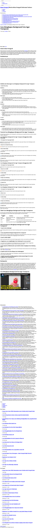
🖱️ (0, 150)
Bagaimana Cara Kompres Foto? (9, 457)
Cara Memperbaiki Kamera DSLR (9, 477)
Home (1, 24)
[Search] (0, 5)
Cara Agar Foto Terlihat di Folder (9, 460)
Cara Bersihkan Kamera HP (7, 20)
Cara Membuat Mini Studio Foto (7, 17)
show (6, 46)
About (3, 2)
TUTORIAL (4, 11)
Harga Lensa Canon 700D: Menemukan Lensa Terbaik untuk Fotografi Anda (15, 14)
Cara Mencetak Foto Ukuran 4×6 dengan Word (10, 22)
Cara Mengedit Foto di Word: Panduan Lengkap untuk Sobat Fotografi (17, 522)
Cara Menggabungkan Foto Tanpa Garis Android (12, 507)
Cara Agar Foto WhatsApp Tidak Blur (10, 464)
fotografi (26, 50)
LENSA (3, 10)
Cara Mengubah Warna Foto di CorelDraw (11, 496)
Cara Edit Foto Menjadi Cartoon (9, 515)
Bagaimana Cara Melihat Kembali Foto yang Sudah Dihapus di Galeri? (17, 511)
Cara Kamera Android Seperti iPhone (10, 492)
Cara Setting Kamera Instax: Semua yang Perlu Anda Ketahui (12, 15)
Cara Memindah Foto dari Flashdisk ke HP (11, 504)
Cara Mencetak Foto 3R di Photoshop (10, 500)
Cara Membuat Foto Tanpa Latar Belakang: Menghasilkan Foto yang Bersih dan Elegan (17, 16)
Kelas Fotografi (4, 7)
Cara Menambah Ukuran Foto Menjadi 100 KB (12, 474)
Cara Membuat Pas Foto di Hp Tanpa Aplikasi (10, 18)
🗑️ (0, 155)
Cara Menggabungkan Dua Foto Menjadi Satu (10, 19)
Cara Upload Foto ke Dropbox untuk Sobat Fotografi (13, 481)
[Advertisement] (18, 39)
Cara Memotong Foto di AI (8, 445)
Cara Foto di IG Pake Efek (7, 518)
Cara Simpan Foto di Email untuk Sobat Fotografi (12, 485)
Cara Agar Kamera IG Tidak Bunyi (9, 489)
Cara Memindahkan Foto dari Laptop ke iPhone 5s (11, 21)
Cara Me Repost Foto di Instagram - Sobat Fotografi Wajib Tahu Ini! (17, 453)
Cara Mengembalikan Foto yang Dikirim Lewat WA (13, 449)
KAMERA (3, 9)
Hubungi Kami (4, 3)
